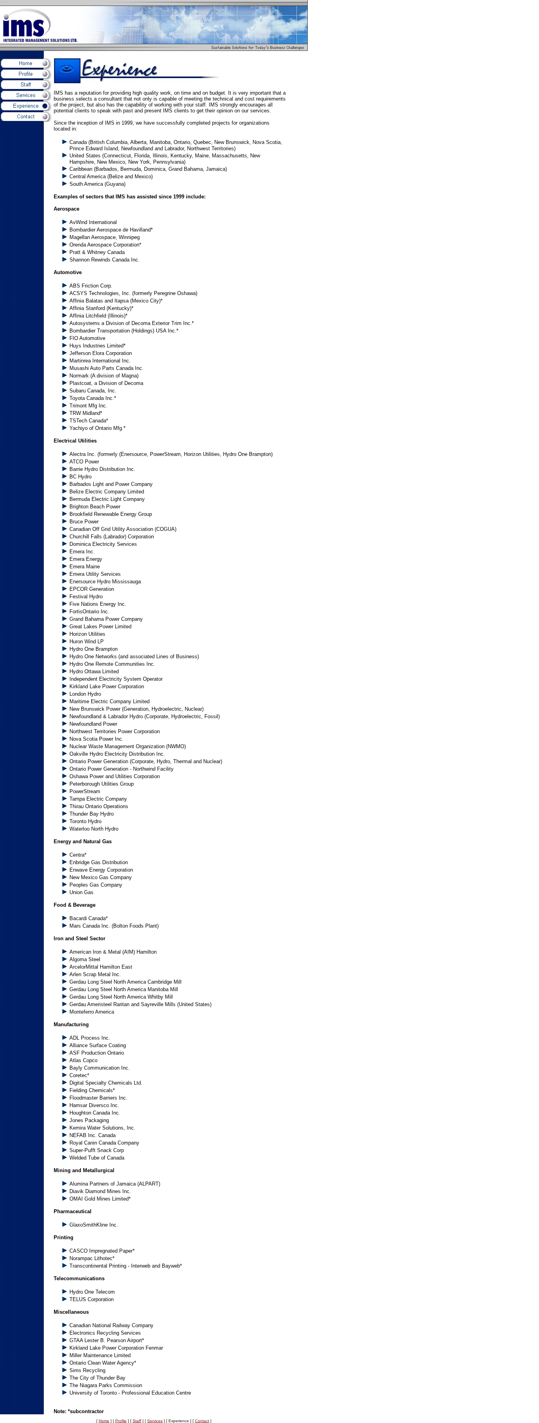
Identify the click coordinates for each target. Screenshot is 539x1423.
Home (104, 1421)
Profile (121, 1421)
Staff (137, 1421)
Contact (202, 1421)
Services (155, 1421)
